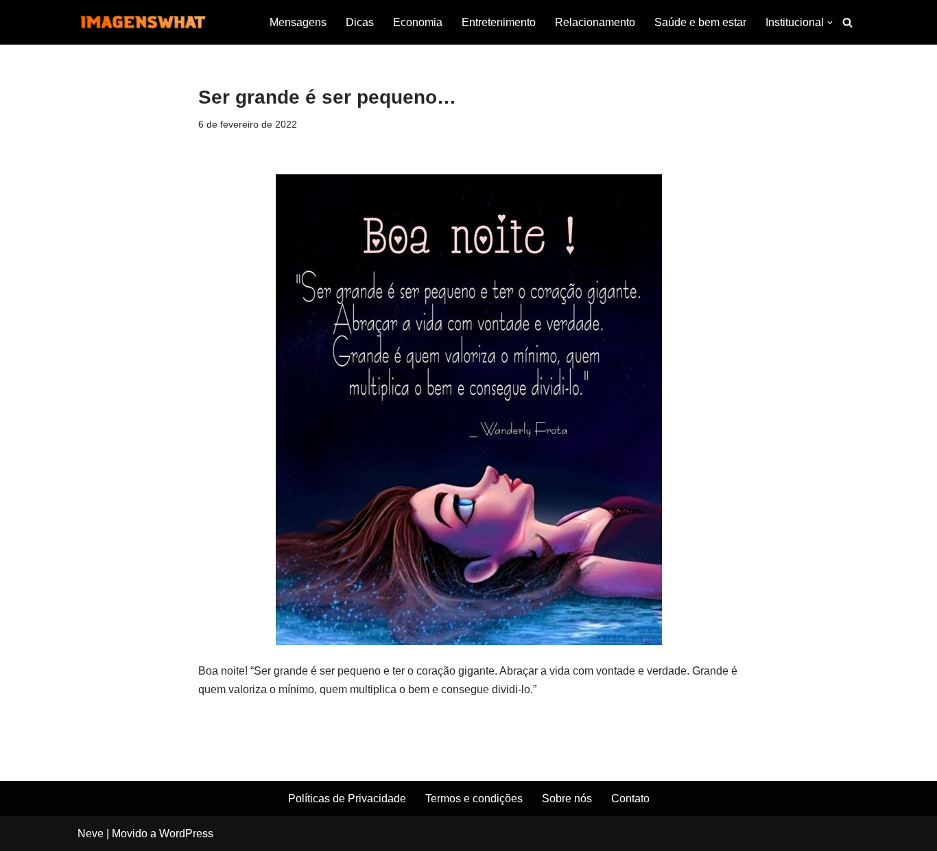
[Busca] (847, 22)
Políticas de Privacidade (347, 798)
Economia (417, 22)
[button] (830, 22)
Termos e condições (474, 798)
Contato (630, 798)
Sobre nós (567, 798)
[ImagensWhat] (143, 22)
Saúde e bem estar (700, 22)
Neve (91, 833)
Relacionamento (595, 22)
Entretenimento (499, 22)
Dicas (360, 22)
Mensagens (298, 22)
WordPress (186, 833)
